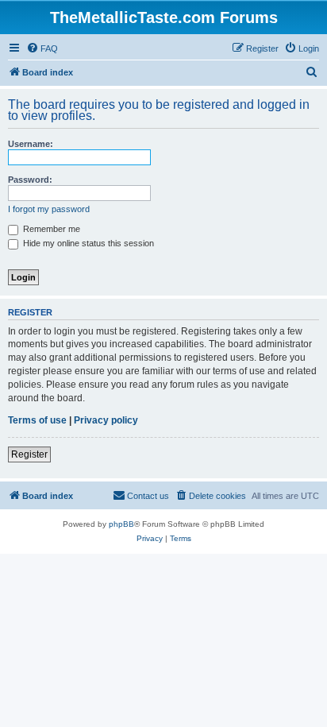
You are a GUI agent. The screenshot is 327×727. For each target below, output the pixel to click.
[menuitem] (42, 48)
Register (29, 454)
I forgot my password (49, 209)
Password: (30, 179)
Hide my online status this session (87, 243)
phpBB (121, 524)
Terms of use (37, 420)
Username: (30, 144)
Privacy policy (106, 420)
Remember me (50, 229)
